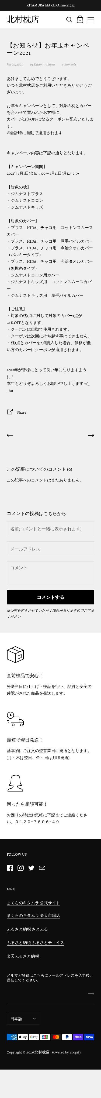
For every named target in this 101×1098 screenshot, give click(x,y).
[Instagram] (20, 868)
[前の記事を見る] (10, 436)
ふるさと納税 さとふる (27, 929)
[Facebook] (9, 868)
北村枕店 (23, 19)
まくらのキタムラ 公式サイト (33, 903)
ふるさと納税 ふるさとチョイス (35, 942)
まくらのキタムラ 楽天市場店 (33, 915)
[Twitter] (31, 868)
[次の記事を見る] (91, 436)
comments (69, 64)
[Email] (42, 868)
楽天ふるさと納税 (23, 956)
